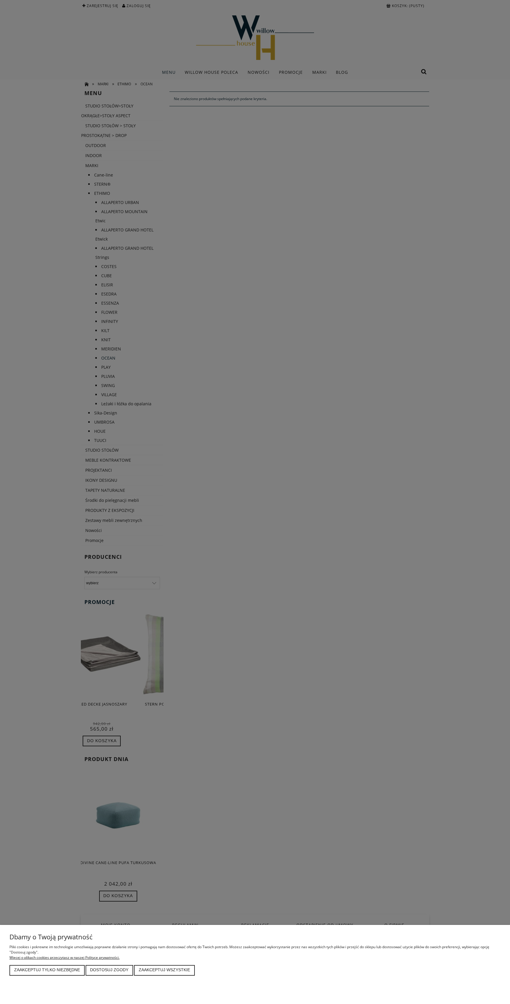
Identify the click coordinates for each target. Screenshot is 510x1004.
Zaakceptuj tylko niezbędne (47, 970)
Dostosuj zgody (109, 970)
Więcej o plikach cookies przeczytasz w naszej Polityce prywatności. (64, 957)
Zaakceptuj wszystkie (164, 970)
